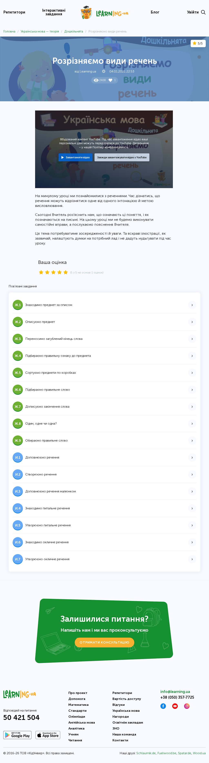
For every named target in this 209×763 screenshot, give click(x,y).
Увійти (193, 12)
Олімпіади (76, 716)
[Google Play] (17, 735)
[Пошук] (203, 12)
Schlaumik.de (146, 753)
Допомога (76, 699)
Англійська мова (81, 722)
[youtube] (175, 708)
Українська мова (126, 711)
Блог (155, 12)
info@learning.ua (175, 692)
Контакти (120, 740)
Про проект (77, 693)
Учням (73, 734)
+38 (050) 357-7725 (177, 697)
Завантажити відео (78, 157)
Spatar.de (184, 753)
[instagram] (187, 708)
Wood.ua (199, 753)
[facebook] (163, 708)
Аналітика (76, 728)
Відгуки (118, 705)
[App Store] (48, 735)
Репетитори (14, 12)
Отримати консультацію (104, 642)
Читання (75, 740)
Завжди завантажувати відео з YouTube (122, 157)
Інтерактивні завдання (54, 12)
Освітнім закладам (127, 722)
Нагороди (120, 716)
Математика (78, 705)
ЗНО (115, 728)
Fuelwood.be (166, 753)
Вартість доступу (126, 699)
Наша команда (124, 734)
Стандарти (77, 711)
